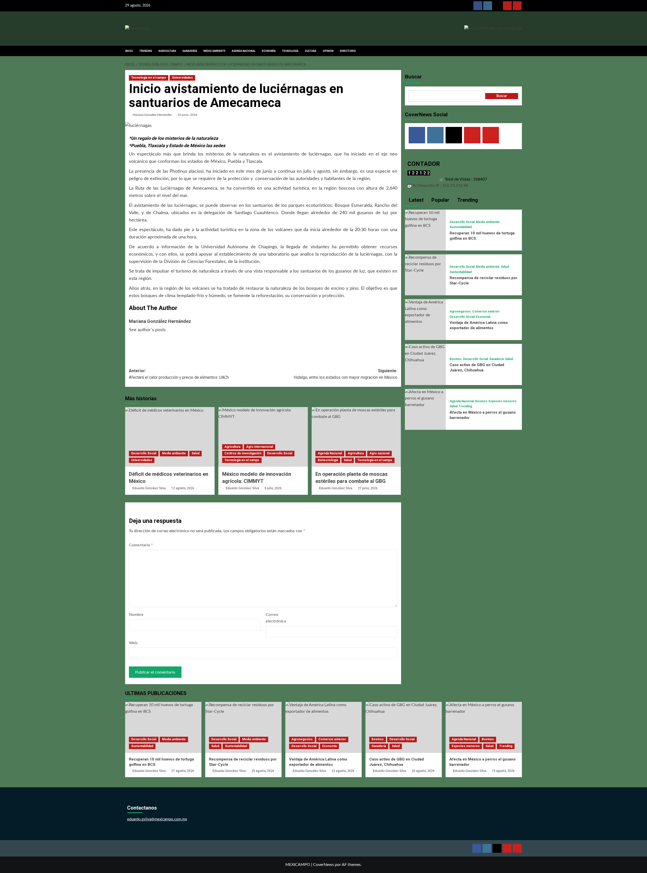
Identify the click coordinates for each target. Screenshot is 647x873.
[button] (519, 51)
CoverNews (323, 865)
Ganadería (496, 359)
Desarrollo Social (143, 453)
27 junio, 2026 (368, 488)
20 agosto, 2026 (423, 771)
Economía (483, 317)
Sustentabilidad (461, 227)
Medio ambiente (174, 453)
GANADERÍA (189, 51)
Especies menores (503, 401)
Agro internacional (259, 447)
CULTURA (310, 51)
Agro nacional (379, 453)
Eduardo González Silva (149, 488)
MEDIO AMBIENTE (214, 51)
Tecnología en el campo (148, 77)
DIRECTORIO (348, 51)
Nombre (136, 615)
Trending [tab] (467, 200)
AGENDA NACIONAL (244, 51)
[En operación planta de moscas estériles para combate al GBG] (356, 437)
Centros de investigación (242, 453)
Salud (195, 453)
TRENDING (145, 51)
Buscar (413, 76)
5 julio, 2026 (273, 488)
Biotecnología (328, 460)
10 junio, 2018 (187, 114)
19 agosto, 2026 (503, 771)
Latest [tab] (416, 200)
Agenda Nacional (330, 453)
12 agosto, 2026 (182, 488)
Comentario (141, 545)
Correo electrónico (276, 618)
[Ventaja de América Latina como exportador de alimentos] (425, 312)
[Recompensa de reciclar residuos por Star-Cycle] (425, 264)
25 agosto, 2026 (262, 771)
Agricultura (232, 447)
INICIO (129, 51)
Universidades (182, 77)
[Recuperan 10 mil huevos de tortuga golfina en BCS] (425, 219)
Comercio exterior (486, 311)
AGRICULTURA (167, 51)
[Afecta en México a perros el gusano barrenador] (425, 398)
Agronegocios (460, 311)
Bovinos (456, 359)
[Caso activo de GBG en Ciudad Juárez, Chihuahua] (425, 353)
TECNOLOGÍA (290, 51)
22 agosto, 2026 (343, 771)
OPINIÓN (328, 51)
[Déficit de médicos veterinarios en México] (170, 437)
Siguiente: (345, 374)
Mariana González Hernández (152, 114)
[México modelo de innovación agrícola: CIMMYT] (263, 437)
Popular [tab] (439, 200)
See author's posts (147, 330)
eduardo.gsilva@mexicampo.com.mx (157, 819)
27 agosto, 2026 (182, 771)
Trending (465, 406)
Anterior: (179, 374)
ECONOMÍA (269, 51)
